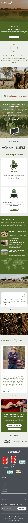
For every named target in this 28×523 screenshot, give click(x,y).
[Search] (23, 2)
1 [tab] (12, 91)
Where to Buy (14, 37)
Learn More (14, 182)
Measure (14, 27)
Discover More (14, 119)
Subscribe (21, 508)
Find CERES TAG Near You (14, 425)
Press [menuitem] (3, 487)
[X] (18, 516)
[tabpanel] (14, 299)
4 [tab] (15, 309)
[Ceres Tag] (6, 2)
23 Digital (17, 520)
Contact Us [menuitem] (4, 491)
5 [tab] (17, 309)
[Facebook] (9, 516)
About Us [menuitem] (4, 483)
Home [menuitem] (3, 481)
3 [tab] (15, 91)
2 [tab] (14, 91)
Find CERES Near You (14, 429)
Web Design (11, 520)
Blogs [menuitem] (3, 485)
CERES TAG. (11, 518)
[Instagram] (12, 516)
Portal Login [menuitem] (4, 489)
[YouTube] (15, 516)
